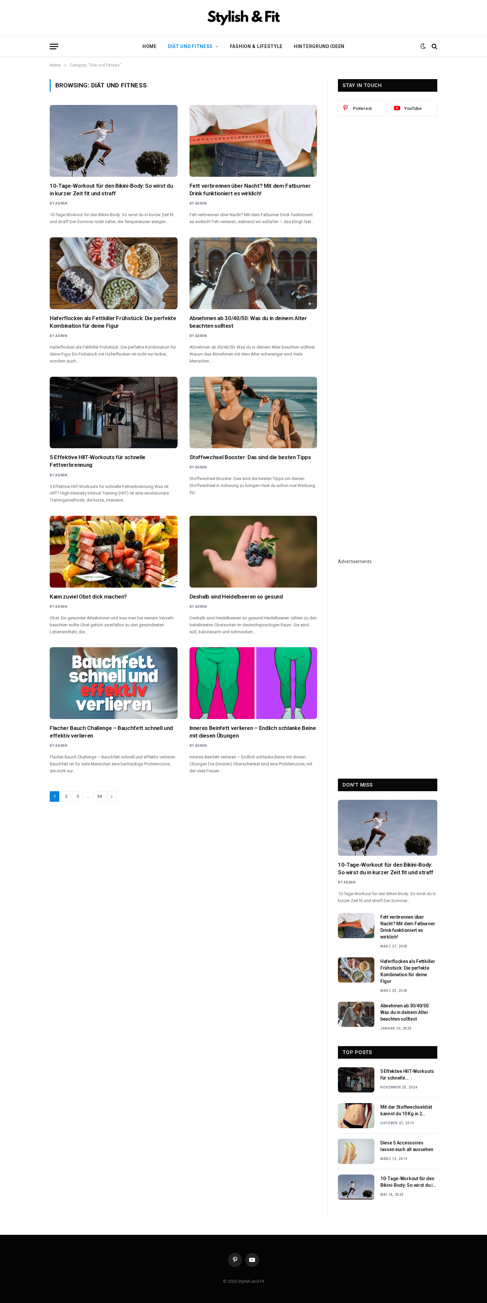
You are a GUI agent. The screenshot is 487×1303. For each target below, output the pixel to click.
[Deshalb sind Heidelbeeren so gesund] (253, 552)
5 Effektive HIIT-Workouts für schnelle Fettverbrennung (97, 461)
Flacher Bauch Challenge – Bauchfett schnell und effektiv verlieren (111, 732)
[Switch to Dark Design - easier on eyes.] (423, 46)
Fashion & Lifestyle (256, 46)
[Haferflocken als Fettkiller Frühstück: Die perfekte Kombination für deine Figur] (114, 273)
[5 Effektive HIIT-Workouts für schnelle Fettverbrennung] (114, 413)
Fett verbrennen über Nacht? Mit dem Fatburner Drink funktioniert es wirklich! (250, 189)
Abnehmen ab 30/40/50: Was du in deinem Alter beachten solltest (248, 322)
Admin (61, 203)
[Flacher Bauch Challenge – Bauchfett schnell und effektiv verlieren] (114, 683)
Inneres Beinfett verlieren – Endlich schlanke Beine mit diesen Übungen (252, 732)
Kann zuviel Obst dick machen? (88, 596)
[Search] (433, 46)
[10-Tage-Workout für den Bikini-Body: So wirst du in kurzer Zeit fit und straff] (114, 141)
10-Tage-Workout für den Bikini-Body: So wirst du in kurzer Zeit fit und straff (111, 189)
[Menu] (54, 46)
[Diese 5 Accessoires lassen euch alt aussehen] (356, 1151)
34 (99, 796)
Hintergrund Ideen (319, 46)
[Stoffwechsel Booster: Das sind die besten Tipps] (253, 413)
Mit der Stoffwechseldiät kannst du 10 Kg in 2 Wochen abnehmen (406, 1110)
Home (149, 46)
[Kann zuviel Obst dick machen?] (114, 552)
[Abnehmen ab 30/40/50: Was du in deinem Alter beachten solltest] (253, 273)
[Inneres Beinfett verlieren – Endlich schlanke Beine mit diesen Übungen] (253, 683)
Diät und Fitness (190, 46)
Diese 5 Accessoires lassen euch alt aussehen (406, 1146)
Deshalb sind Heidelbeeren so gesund (236, 596)
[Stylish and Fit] (243, 18)
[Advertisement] (387, 230)
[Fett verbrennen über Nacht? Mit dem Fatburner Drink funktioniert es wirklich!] (253, 141)
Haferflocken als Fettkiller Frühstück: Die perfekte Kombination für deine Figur (113, 322)
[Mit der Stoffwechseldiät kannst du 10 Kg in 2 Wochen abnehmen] (356, 1115)
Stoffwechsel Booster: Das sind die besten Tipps (250, 457)
